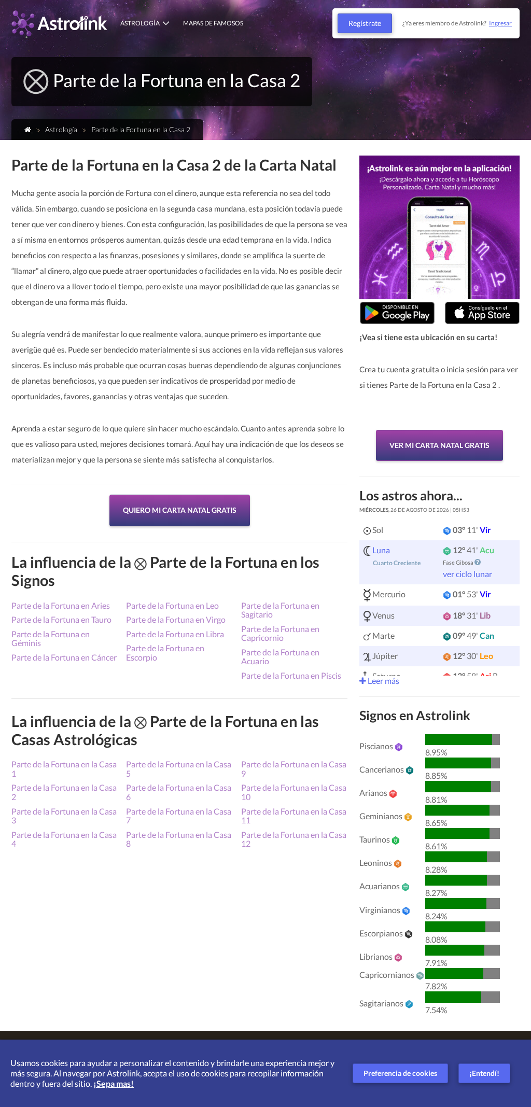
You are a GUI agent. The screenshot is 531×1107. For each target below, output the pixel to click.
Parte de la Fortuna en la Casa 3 (64, 815)
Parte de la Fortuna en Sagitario (280, 610)
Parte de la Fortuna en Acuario (280, 656)
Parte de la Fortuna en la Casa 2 (64, 792)
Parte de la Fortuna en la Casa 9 (293, 768)
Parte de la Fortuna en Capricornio (280, 633)
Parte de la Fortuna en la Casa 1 (64, 768)
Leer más (382, 680)
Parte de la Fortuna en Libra (175, 634)
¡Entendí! (484, 1073)
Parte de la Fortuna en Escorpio (165, 652)
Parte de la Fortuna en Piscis (291, 675)
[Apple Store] (482, 313)
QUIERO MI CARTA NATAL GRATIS (179, 510)
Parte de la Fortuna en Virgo (176, 619)
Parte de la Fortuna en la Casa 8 (178, 839)
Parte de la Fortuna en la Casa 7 (178, 815)
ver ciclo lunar (467, 574)
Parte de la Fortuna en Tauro (61, 619)
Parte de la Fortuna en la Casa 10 (293, 792)
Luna (381, 550)
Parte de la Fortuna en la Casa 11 (293, 815)
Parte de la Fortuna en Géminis (50, 638)
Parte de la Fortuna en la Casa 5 (178, 768)
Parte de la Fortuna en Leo (172, 605)
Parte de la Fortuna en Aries (60, 605)
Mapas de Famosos (213, 23)
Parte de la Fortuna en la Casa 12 (293, 839)
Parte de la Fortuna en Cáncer (64, 657)
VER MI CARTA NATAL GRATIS (439, 445)
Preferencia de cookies (400, 1073)
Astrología (140, 23)
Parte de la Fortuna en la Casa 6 (178, 792)
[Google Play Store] (397, 313)
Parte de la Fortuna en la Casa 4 (64, 839)
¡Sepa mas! (113, 1083)
